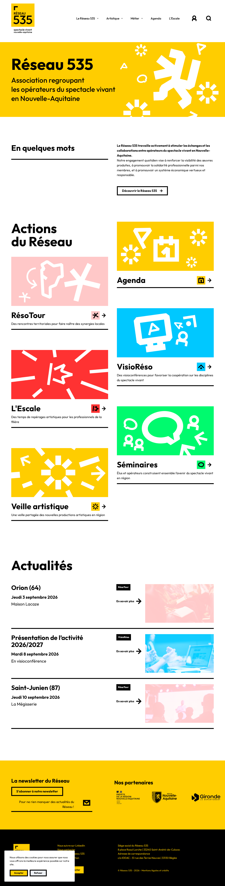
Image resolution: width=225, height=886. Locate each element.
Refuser (38, 872)
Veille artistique (40, 506)
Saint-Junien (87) (35, 688)
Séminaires (137, 464)
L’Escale (174, 18)
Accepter (19, 872)
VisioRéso (135, 367)
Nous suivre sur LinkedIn (71, 845)
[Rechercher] (208, 18)
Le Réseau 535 (85, 18)
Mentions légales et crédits (155, 870)
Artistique (112, 18)
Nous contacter (66, 849)
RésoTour (28, 315)
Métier (135, 18)
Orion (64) (26, 587)
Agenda (156, 18)
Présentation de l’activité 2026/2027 (47, 641)
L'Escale (26, 408)
